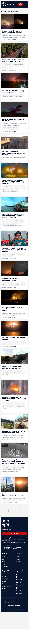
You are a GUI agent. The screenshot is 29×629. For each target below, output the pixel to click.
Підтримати (14, 533)
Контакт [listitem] (18, 559)
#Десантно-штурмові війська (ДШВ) (9, 127)
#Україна (23, 37)
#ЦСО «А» (20, 225)
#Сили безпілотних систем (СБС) (8, 191)
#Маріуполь (8, 223)
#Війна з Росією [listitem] (6, 586)
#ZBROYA (4, 125)
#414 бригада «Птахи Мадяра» (8, 186)
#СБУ (16, 223)
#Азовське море (14, 220)
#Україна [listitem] (4, 581)
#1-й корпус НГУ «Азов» (6, 220)
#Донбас (4, 37)
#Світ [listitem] (3, 583)
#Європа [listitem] (4, 588)
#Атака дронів (5, 35)
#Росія (20, 37)
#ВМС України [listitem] (5, 579)
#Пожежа (16, 96)
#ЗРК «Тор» (5, 469)
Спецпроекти (5, 564)
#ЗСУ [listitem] (3, 574)
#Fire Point (20, 123)
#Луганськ (8, 284)
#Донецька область (10, 37)
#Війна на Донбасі (22, 35)
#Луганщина (13, 284)
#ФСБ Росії (4, 408)
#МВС (4, 374)
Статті (3, 559)
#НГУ (3, 67)
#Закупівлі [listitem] (4, 576)
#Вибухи (10, 35)
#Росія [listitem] (3, 591)
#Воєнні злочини (19, 254)
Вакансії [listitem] (18, 561)
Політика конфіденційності (8, 601)
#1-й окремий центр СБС (16, 403)
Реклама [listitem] (18, 556)
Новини (4, 556)
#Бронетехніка (22, 186)
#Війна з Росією (15, 35)
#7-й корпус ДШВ (5, 123)
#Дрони (16, 37)
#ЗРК (23, 467)
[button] (25, 4)
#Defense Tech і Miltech (13, 123)
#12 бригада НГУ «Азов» (7, 64)
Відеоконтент (5, 566)
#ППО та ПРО (15, 469)
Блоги (3, 561)
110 (19, 511)
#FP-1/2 (24, 123)
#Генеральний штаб (20, 94)
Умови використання (19, 601)
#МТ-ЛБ (16, 189)
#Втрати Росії (5, 315)
